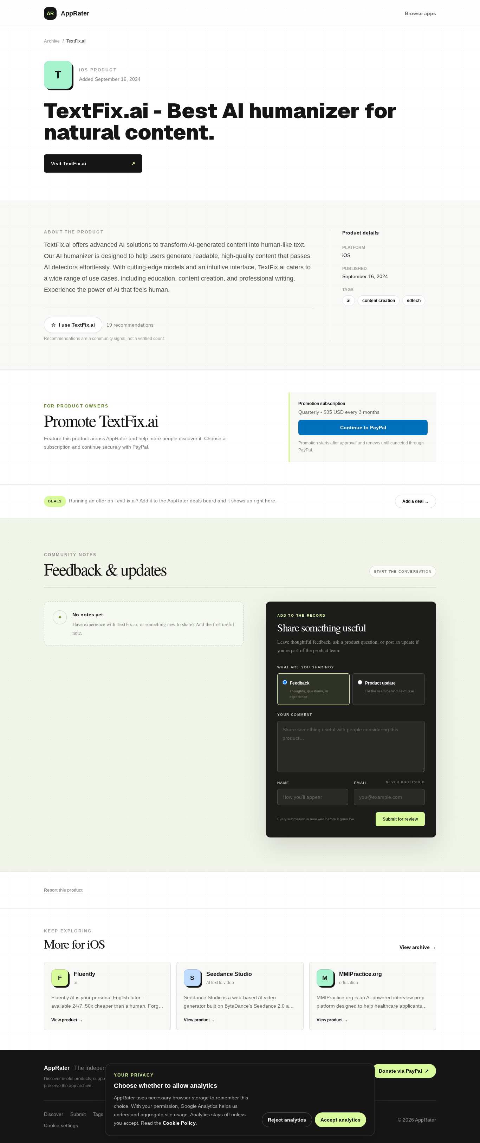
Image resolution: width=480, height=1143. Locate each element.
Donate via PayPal (404, 1071)
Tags (98, 1114)
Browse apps (420, 13)
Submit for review (400, 819)
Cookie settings (61, 1125)
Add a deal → (415, 501)
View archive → (418, 947)
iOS (346, 255)
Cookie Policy (179, 1123)
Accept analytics (340, 1120)
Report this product (63, 890)
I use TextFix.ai (73, 325)
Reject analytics (287, 1120)
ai (348, 300)
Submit (78, 1114)
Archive (52, 41)
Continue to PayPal (363, 427)
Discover (53, 1114)
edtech (414, 300)
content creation (378, 300)
